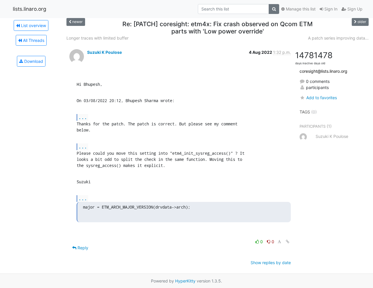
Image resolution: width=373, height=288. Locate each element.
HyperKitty (185, 280)
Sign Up (354, 8)
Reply (82, 247)
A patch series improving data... (338, 37)
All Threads (33, 40)
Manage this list (300, 8)
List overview (33, 25)
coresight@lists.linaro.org (323, 71)
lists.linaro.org (29, 9)
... (82, 117)
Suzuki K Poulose (104, 52)
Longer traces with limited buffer (97, 37)
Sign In (330, 8)
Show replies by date (271, 262)
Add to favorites (321, 97)
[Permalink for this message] (287, 241)
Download (33, 61)
